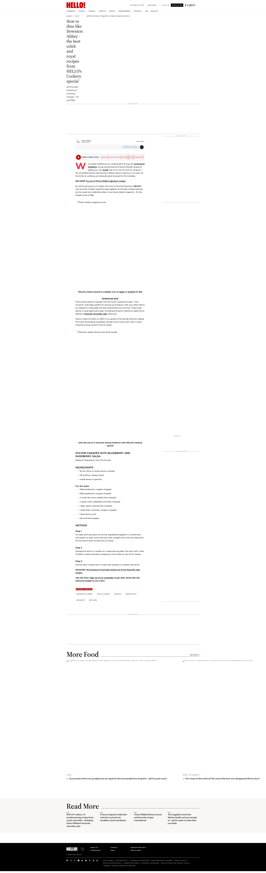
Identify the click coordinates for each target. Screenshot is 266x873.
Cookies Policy (121, 860)
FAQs (112, 850)
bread (105, 170)
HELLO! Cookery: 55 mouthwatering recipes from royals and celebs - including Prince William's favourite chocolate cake (79, 820)
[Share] (142, 147)
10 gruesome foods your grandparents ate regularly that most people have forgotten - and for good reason (118, 778)
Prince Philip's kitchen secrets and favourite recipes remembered (148, 817)
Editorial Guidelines (150, 863)
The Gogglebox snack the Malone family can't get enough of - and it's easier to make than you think (182, 819)
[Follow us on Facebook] (71, 860)
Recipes (93, 600)
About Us (94, 847)
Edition (152, 5)
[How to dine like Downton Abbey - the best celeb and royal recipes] (190, 5)
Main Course (103, 594)
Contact (114, 847)
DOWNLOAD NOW (110, 299)
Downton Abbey (85, 594)
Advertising (96, 850)
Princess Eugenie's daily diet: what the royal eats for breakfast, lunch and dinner (113, 817)
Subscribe (177, 5)
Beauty (112, 11)
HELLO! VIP (154, 11)
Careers (106, 865)
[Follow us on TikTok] (78, 860)
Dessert (81, 600)
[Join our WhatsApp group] (97, 860)
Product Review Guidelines (123, 865)
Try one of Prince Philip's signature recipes (106, 181)
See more (194, 655)
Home (69, 16)
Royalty (82, 11)
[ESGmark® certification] (81, 849)
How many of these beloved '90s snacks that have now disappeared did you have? (222, 778)
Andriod (131, 292)
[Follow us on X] (75, 860)
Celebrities (70, 11)
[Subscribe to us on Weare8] (93, 860)
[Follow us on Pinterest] (90, 860)
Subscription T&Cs (137, 847)
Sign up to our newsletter (101, 578)
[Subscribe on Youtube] (82, 860)
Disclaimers (108, 860)
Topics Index (135, 850)
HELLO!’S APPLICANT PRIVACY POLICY (175, 863)
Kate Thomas (86, 141)
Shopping (137, 11)
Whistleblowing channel (162, 860)
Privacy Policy (181, 860)
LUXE (146, 11)
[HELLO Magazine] (75, 5)
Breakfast (131, 594)
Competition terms (131, 863)
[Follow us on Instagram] (67, 860)
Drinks (117, 594)
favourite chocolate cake (95, 314)
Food (76, 16)
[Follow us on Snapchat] (86, 860)
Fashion (92, 11)
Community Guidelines (139, 860)
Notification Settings (112, 863)
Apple (122, 292)
